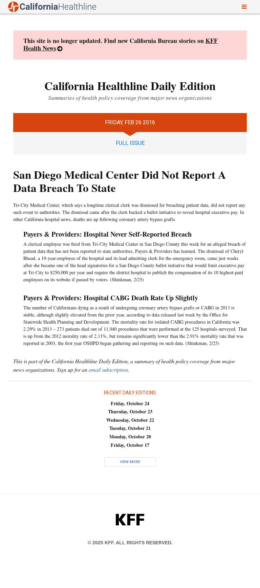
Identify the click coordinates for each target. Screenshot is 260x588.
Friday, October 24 (130, 403)
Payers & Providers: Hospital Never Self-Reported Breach (107, 234)
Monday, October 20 (130, 436)
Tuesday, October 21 (130, 428)
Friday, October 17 (130, 445)
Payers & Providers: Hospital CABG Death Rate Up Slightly (110, 297)
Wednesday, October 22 (130, 419)
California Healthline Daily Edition (130, 85)
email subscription (108, 369)
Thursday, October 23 (130, 411)
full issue (130, 143)
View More (130, 462)
